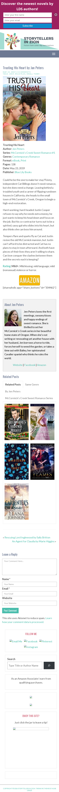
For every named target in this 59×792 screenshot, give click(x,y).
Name (6, 579)
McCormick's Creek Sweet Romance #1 (33, 152)
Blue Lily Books (23, 172)
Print (23, 160)
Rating (7, 266)
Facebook (29, 364)
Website (17, 364)
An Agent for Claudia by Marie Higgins (33, 541)
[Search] (49, 665)
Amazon (41, 364)
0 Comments (24, 72)
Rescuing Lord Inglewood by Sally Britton (27, 537)
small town (33, 74)
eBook (16, 160)
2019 (11, 74)
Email (6, 588)
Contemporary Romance (26, 156)
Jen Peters (18, 148)
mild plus (20, 74)
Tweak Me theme (42, 788)
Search (11, 659)
